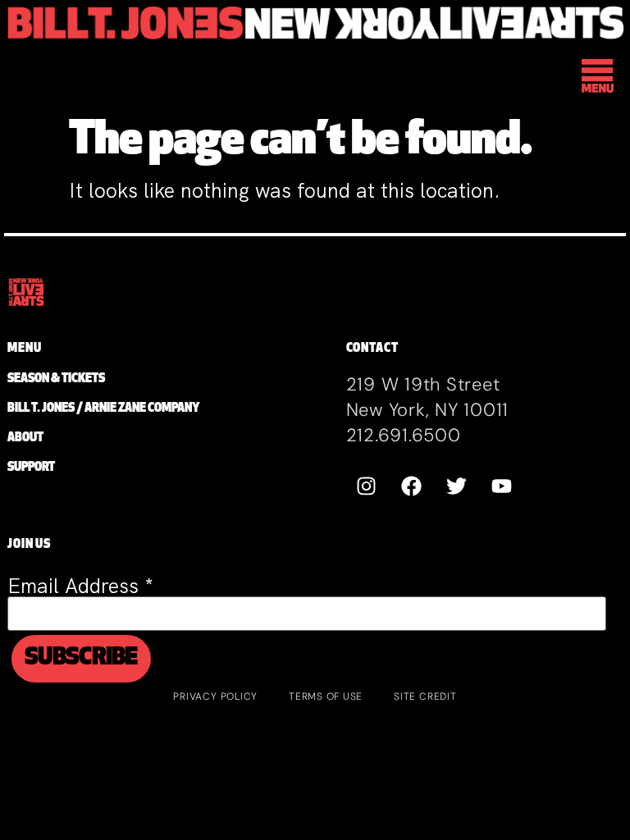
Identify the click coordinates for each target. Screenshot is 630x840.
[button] (598, 78)
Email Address (80, 586)
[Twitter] (456, 485)
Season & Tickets (56, 379)
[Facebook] (411, 485)
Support (31, 468)
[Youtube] (502, 485)
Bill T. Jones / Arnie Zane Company (103, 409)
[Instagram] (366, 485)
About (25, 438)
